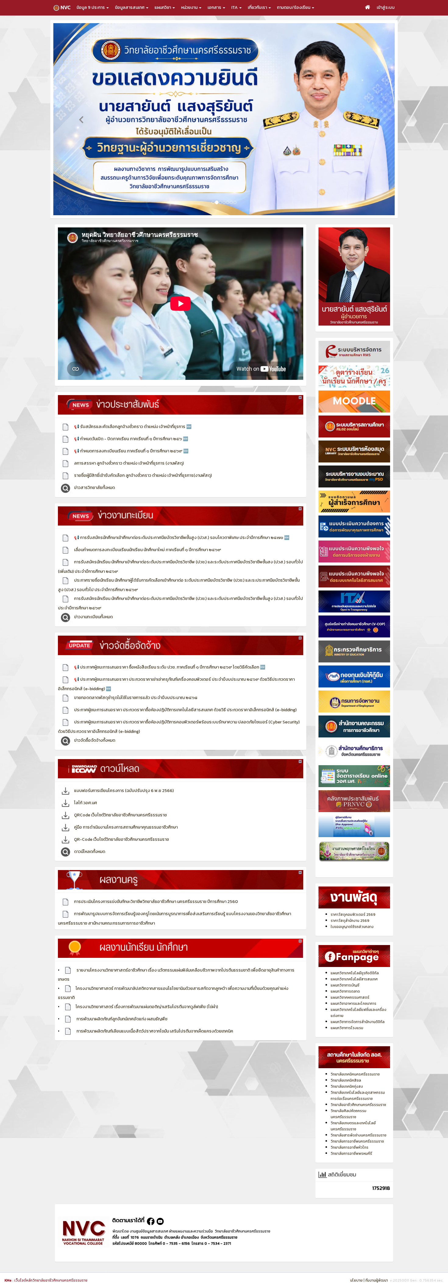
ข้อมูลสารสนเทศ (130, 7)
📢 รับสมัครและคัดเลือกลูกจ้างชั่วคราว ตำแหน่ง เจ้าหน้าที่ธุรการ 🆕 (132, 414)
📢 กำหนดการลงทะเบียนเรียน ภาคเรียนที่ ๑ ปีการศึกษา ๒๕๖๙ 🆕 (130, 438)
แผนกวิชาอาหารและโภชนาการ (353, 991)
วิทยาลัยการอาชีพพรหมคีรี (351, 1141)
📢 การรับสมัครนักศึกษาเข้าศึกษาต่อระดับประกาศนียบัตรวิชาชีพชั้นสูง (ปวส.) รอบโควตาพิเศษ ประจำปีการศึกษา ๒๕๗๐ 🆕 (181, 525)
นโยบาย (356, 1280)
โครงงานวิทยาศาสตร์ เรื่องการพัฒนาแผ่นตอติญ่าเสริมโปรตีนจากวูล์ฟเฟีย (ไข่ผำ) (147, 994)
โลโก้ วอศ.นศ (85, 790)
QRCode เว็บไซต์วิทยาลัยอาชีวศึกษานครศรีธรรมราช (120, 802)
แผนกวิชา (163, 7)
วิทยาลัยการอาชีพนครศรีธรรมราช (357, 1128)
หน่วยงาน (189, 7)
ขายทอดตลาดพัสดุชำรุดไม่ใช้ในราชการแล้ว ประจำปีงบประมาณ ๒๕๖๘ (135, 685)
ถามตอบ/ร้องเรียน (294, 7)
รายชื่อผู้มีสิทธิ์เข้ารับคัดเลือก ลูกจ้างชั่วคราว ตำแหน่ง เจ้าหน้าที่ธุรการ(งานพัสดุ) (142, 462)
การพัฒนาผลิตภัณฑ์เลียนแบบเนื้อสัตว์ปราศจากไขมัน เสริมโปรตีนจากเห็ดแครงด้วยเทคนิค (154, 1018)
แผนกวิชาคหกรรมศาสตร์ (350, 984)
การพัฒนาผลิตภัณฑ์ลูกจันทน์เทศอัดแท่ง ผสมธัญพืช (121, 1006)
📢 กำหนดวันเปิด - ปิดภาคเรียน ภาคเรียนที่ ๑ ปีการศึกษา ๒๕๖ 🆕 (130, 426)
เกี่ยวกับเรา (258, 7)
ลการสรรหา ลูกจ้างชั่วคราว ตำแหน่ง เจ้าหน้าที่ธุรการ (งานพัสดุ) (128, 450)
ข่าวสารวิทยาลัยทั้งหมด (94, 475)
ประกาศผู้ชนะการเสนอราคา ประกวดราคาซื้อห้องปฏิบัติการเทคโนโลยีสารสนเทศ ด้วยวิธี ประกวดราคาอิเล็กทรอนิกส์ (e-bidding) (185, 697)
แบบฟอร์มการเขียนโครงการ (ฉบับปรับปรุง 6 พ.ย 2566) (123, 778)
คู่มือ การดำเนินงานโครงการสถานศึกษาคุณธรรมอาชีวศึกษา (125, 814)
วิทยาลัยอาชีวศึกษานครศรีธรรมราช (358, 1092)
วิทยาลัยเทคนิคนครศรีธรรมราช (355, 1061)
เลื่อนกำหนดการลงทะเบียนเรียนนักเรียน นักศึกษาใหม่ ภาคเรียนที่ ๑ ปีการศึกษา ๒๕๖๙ (147, 537)
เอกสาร (215, 7)
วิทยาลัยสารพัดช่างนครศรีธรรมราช (358, 1122)
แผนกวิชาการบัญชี (345, 972)
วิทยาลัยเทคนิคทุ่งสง (347, 1073)
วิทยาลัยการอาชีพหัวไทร (349, 1134)
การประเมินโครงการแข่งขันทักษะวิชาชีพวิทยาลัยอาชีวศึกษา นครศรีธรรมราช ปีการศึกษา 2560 (155, 889)
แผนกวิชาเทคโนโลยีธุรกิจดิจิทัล (355, 960)
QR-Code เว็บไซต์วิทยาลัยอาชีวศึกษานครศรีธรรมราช (121, 826)
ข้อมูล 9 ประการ (91, 7)
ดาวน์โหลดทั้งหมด (89, 839)
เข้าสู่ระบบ (386, 7)
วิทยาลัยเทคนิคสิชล (346, 1067)
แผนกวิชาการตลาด (345, 978)
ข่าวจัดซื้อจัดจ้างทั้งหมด (94, 727)
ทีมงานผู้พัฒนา (376, 1280)
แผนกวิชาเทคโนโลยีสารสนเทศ (354, 966)
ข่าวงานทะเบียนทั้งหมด (93, 604)
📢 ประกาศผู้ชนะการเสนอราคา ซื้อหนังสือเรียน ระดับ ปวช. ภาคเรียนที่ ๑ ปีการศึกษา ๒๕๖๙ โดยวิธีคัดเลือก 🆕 (169, 654)
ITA (235, 7)
